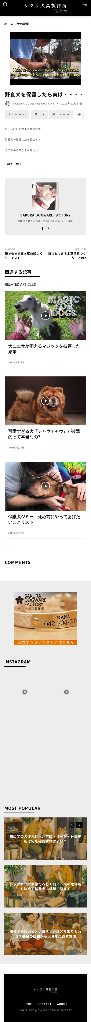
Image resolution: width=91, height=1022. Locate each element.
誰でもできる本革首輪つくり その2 (67, 255)
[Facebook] (42, 227)
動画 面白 (14, 163)
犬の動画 (23, 24)
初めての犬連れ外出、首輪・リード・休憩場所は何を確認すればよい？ (45, 838)
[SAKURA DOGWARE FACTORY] (8, 103)
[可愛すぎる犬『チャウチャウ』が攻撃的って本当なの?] (45, 400)
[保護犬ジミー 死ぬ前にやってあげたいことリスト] (45, 486)
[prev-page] (7, 547)
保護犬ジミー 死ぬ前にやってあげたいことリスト (44, 519)
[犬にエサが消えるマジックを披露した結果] (45, 315)
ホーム (9, 24)
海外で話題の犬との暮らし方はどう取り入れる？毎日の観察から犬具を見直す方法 (45, 934)
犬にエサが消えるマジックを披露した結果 (44, 349)
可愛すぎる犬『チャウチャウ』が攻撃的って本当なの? (44, 434)
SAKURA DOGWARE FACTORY (33, 103)
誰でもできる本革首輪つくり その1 (24, 255)
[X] (48, 227)
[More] (79, 114)
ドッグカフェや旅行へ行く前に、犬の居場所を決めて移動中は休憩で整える (45, 886)
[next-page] (14, 547)
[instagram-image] (24, 691)
